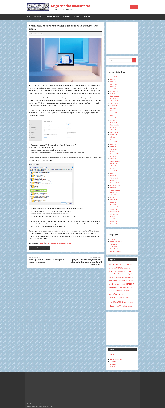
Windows (87, 17)
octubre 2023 (114, 158)
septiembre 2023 (115, 161)
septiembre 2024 (115, 132)
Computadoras (120, 271)
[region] (122, 37)
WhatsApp (113, 306)
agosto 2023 (113, 163)
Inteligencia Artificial (116, 241)
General (32, 248)
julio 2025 (113, 108)
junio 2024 (113, 139)
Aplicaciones (129, 264)
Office (124, 287)
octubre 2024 (114, 130)
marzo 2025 (113, 118)
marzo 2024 (113, 146)
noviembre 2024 (115, 127)
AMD (110, 264)
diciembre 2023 (114, 154)
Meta (123, 284)
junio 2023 (113, 168)
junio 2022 (113, 197)
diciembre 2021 (114, 211)
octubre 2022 (114, 187)
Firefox (114, 277)
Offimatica (129, 287)
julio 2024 (113, 137)
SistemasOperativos (52, 17)
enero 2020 (113, 216)
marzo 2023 (113, 175)
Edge (110, 277)
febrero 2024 (114, 149)
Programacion (113, 290)
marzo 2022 (113, 204)
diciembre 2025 (114, 96)
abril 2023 (113, 173)
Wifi (118, 306)
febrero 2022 (114, 207)
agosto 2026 (113, 77)
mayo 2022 (113, 199)
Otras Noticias (114, 246)
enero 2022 (113, 209)
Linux (114, 284)
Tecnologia (38, 17)
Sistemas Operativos (43, 248)
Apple (111, 268)
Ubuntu (131, 302)
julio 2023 (113, 166)
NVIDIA (121, 287)
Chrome (111, 271)
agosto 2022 (113, 192)
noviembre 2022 (115, 185)
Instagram (127, 280)
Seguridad (66, 17)
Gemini (122, 277)
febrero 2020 (114, 214)
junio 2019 (113, 219)
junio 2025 (113, 110)
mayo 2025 (113, 113)
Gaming (118, 277)
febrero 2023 (114, 178)
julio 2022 (113, 195)
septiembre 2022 (115, 190)
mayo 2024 (113, 142)
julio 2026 (113, 79)
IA (124, 280)
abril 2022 (113, 202)
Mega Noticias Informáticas (70, 5)
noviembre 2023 (115, 156)
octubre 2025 (114, 101)
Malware (119, 284)
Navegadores (114, 287)
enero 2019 (113, 221)
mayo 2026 (113, 84)
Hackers (121, 280)
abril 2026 (113, 86)
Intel (131, 280)
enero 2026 (113, 93)
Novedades (113, 244)
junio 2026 (113, 81)
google (130, 277)
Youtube (130, 306)
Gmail (125, 277)
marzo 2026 (113, 89)
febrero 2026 (114, 91)
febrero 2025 (114, 120)
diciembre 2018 (114, 224)
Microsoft (42, 243)
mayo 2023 (113, 171)
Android (114, 264)
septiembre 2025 (115, 103)
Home (28, 17)
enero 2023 (113, 180)
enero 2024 (113, 151)
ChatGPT (124, 268)
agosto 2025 (113, 105)
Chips (129, 268)
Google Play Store (113, 280)
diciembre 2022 (114, 183)
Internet (110, 284)
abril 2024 (113, 144)
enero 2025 (113, 122)
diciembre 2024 (114, 125)
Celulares (77, 17)
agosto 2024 (113, 134)
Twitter (127, 302)
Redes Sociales (114, 249)
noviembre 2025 (115, 98)
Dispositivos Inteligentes (125, 274)
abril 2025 (113, 115)
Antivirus (121, 264)
